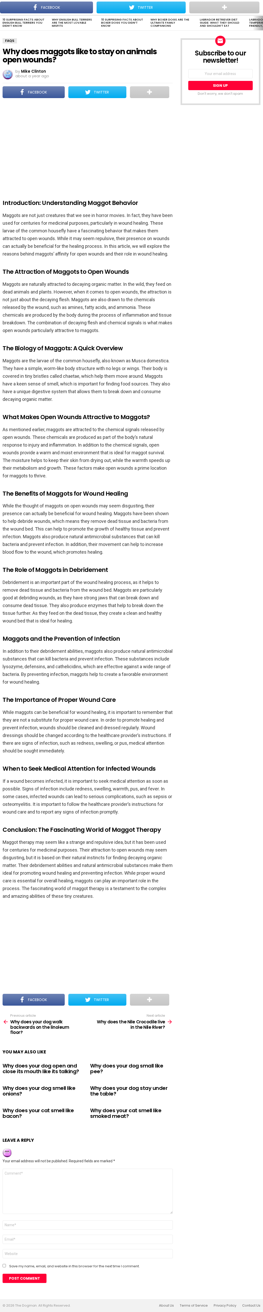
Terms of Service (194, 1306)
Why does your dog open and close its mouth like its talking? (41, 1068)
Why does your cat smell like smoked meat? (125, 1113)
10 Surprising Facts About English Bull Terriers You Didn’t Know (23, 22)
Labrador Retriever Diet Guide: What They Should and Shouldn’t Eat (219, 22)
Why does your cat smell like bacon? (38, 1113)
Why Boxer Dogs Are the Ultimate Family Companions (170, 22)
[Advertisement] (88, 145)
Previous (2, 23)
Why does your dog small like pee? (126, 1068)
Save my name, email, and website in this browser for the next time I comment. (74, 1266)
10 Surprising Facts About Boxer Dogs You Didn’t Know (122, 22)
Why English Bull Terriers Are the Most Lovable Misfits (72, 22)
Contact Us (251, 1306)
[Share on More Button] (149, 92)
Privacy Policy (225, 1306)
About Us (166, 1306)
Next (260, 23)
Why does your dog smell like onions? (39, 1091)
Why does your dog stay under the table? (128, 1091)
